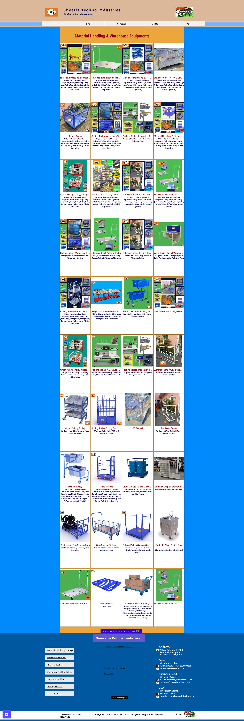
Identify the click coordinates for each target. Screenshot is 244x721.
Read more (108, 674)
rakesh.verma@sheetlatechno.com (177, 696)
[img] (106, 305)
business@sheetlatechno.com (175, 682)
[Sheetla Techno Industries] (176, 714)
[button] (121, 23)
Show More (122, 628)
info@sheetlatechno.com (172, 668)
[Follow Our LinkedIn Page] (180, 714)
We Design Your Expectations (78, 14)
